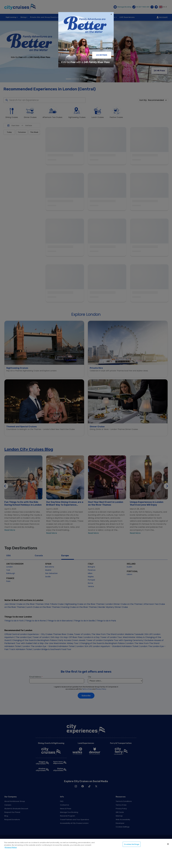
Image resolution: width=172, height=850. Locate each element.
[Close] (168, 844)
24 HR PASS (101, 55)
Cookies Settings (131, 844)
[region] (86, 844)
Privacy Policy (11, 847)
